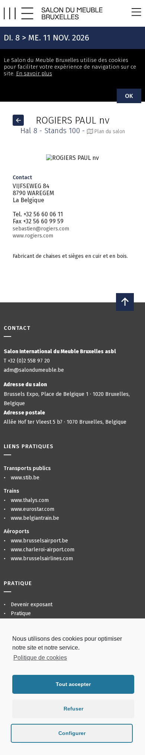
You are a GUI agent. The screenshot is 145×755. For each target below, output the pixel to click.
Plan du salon (109, 131)
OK (129, 95)
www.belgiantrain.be (35, 518)
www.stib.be (25, 478)
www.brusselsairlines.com (42, 558)
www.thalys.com (30, 500)
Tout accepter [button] (73, 684)
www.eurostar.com (32, 509)
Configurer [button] (72, 733)
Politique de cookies (40, 657)
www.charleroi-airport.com (42, 549)
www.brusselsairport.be (39, 541)
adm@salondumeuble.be (34, 370)
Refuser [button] (73, 709)
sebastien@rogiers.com (41, 229)
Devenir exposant (31, 604)
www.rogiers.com (33, 236)
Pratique (21, 613)
